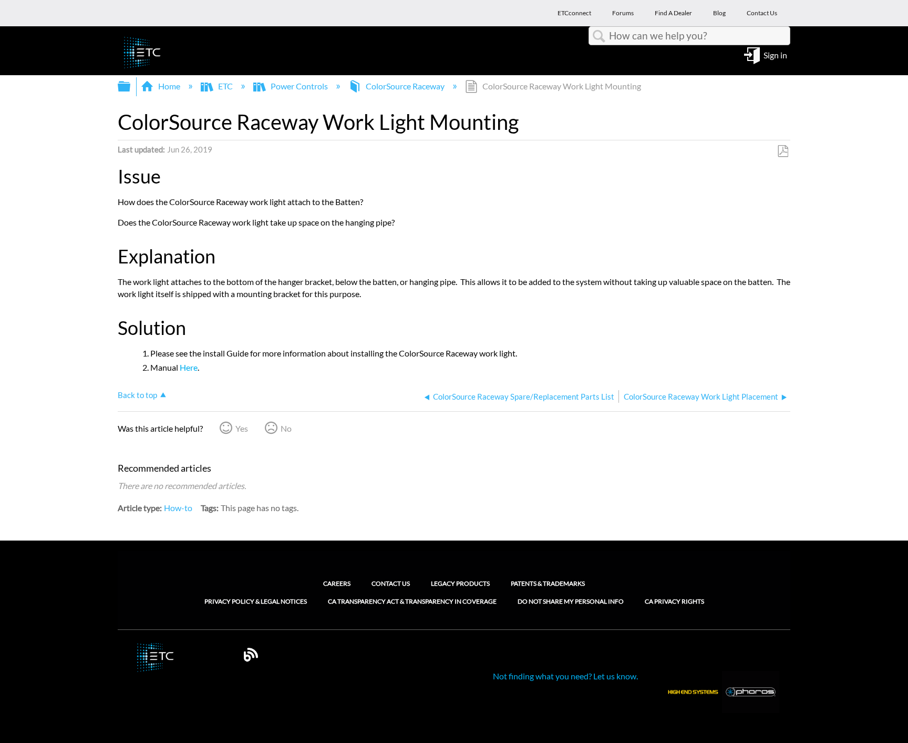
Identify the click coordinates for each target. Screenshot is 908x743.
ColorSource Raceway (405, 86)
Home (169, 86)
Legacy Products (460, 583)
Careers (336, 583)
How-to (178, 508)
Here (189, 367)
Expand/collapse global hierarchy (130, 86)
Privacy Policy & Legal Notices (255, 601)
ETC (225, 86)
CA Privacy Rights (674, 601)
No (286, 428)
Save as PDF (782, 151)
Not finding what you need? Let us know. (565, 676)
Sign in (775, 54)
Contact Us (391, 583)
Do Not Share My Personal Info (571, 601)
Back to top (137, 395)
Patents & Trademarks (548, 583)
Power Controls (299, 86)
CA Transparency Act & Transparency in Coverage (412, 601)
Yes (241, 428)
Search (599, 36)
